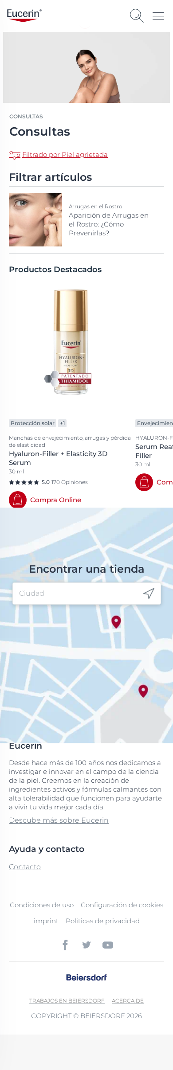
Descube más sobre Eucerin (59, 820)
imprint (46, 921)
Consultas (26, 116)
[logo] (24, 15)
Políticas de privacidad (103, 921)
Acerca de (128, 1000)
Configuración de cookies (122, 905)
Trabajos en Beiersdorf (67, 1000)
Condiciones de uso (42, 905)
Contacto (25, 867)
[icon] (148, 593)
